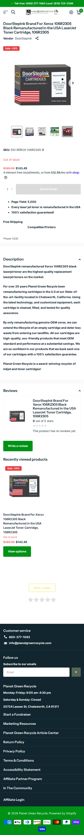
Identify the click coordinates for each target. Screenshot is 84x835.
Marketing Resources (19, 724)
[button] (73, 83)
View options (17, 551)
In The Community (17, 788)
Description (13, 259)
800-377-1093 (19, 637)
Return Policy (13, 742)
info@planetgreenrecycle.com (30, 643)
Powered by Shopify (62, 813)
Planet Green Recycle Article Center (31, 733)
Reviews (10, 390)
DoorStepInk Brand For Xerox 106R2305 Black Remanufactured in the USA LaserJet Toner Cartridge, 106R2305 (23, 523)
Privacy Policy (14, 751)
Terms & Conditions (18, 760)
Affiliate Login (13, 800)
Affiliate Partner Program (22, 779)
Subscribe (76, 672)
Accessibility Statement (22, 770)
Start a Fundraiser (17, 714)
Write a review (18, 446)
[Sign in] (71, 12)
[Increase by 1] (12, 185)
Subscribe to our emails (19, 664)
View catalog (5, 12)
